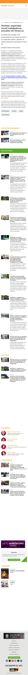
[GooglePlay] (21, 661)
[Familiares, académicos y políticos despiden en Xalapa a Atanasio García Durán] (5, 303)
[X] (10, 661)
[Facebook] (7, 661)
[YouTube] (13, 661)
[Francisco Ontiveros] (3, 440)
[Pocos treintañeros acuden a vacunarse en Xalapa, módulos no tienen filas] (5, 140)
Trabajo (21, 111)
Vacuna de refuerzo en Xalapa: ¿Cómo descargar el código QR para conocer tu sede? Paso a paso (14, 78)
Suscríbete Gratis (14, 559)
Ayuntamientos (5, 114)
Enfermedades (5, 111)
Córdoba (14, 111)
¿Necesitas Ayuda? (14, 657)
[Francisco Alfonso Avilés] (3, 433)
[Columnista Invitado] (3, 446)
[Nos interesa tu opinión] (14, 636)
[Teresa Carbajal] (3, 453)
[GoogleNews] (15, 661)
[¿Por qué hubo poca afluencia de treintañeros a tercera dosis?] (5, 133)
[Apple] (18, 661)
